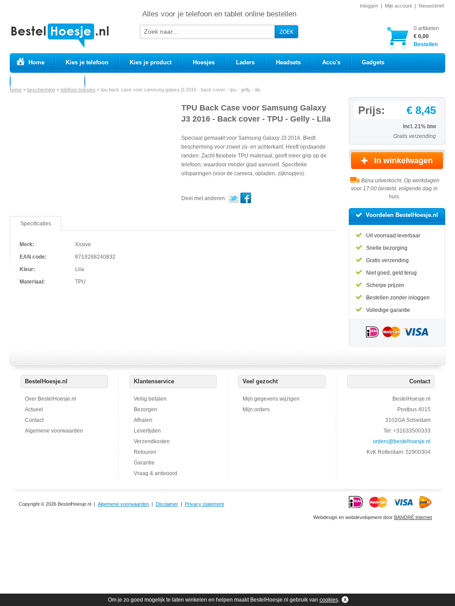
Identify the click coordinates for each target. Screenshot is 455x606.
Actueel (34, 409)
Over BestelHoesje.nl (50, 399)
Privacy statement (204, 504)
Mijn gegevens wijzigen (271, 399)
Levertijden (147, 431)
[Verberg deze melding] (344, 600)
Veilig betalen (150, 399)
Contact (34, 420)
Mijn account (398, 5)
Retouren (145, 452)
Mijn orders (256, 409)
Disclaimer (167, 504)
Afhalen (143, 420)
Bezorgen (145, 409)
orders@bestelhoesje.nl (402, 441)
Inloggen (369, 5)
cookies (328, 600)
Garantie (144, 463)
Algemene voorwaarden (54, 431)
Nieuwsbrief (431, 5)
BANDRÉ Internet (413, 517)
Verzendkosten (152, 441)
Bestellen (426, 36)
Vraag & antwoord (155, 473)
